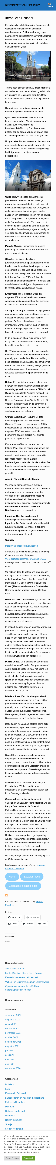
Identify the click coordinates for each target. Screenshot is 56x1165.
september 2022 (13, 1015)
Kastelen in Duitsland (15, 1093)
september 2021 (13, 1041)
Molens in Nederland (15, 1102)
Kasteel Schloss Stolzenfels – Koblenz (24, 973)
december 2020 (12, 1068)
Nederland (10, 1115)
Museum (9, 1106)
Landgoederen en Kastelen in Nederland (24, 1097)
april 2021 (10, 1064)
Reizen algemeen (13, 1120)
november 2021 (12, 1033)
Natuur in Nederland (15, 1111)
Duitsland (9, 1084)
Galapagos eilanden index (23, 885)
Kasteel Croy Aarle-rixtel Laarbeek (22, 977)
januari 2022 (11, 1024)
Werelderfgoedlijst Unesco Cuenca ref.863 (25, 559)
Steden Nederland (14, 1128)
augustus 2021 (12, 1046)
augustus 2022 (12, 1019)
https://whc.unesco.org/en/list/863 (21, 545)
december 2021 (12, 1028)
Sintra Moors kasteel (15, 968)
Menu (50, 6)
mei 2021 (9, 1059)
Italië (7, 1089)
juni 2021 (9, 1055)
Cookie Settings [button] (12, 1158)
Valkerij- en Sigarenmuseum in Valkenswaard (27, 982)
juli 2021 (9, 1050)
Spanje (8, 1124)
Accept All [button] (28, 1158)
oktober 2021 (11, 1037)
